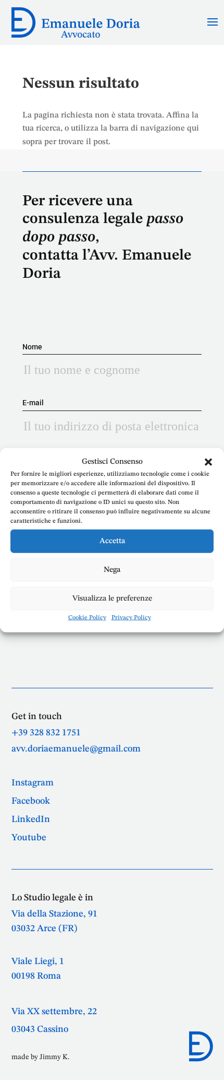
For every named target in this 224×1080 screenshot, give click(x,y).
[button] (208, 462)
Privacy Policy (131, 618)
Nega (112, 569)
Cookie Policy (87, 618)
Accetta (112, 541)
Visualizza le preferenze (112, 598)
